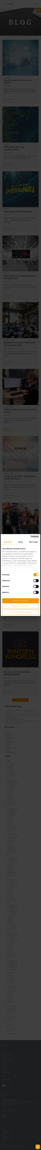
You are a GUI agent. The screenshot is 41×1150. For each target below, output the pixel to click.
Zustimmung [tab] (7, 542)
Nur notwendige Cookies (20, 612)
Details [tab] (20, 542)
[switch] (36, 580)
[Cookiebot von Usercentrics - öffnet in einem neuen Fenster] (30, 536)
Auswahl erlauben (20, 606)
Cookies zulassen (20, 601)
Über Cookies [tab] (33, 542)
